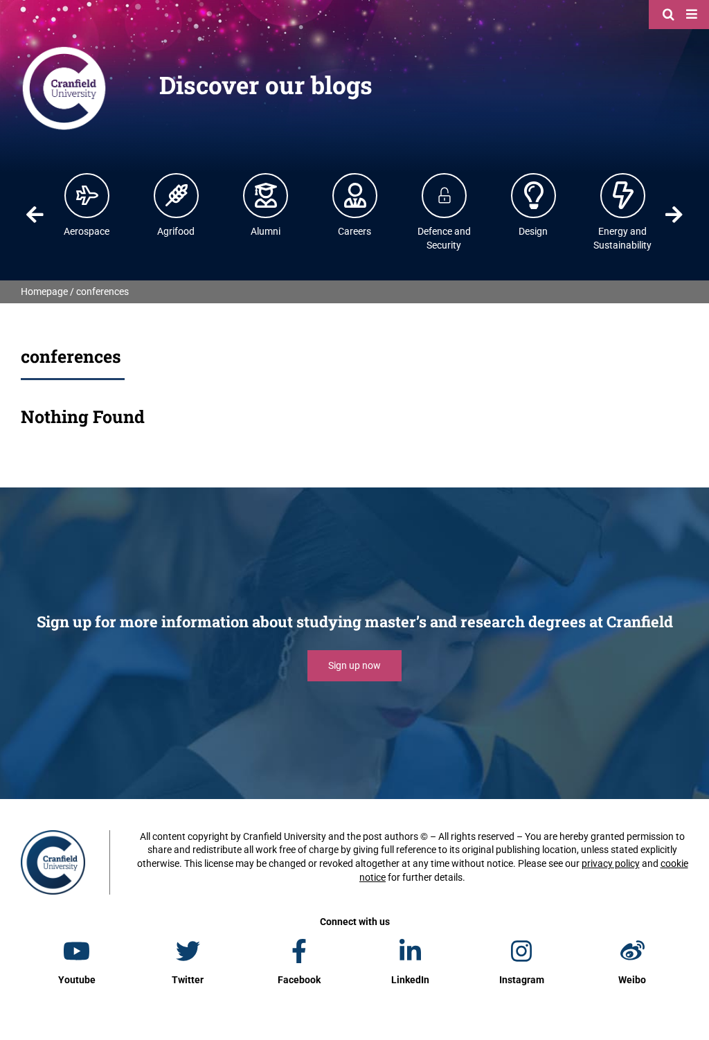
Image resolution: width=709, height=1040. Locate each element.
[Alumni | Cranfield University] (266, 195)
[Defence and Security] (444, 195)
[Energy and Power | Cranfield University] (623, 195)
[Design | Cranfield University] (534, 195)
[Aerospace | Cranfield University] (87, 195)
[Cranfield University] (64, 49)
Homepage (44, 291)
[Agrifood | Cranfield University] (176, 195)
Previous (35, 214)
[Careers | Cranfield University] (355, 195)
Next (673, 214)
